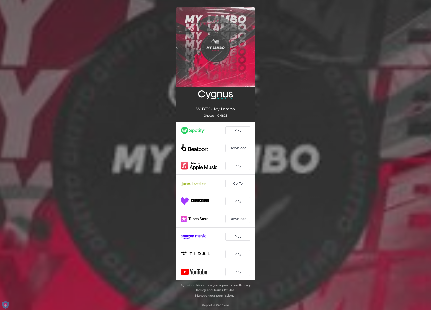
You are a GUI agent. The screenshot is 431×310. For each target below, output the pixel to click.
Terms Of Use (224, 290)
